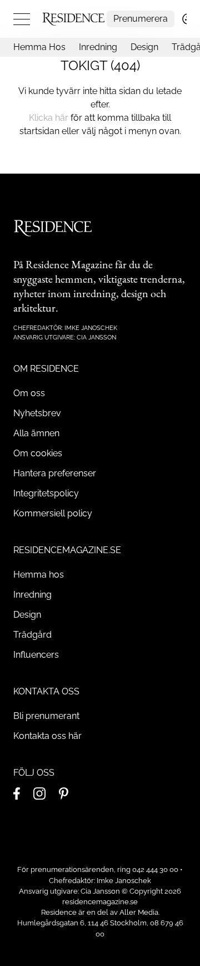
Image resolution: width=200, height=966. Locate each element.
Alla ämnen (36, 433)
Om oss (29, 393)
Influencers (36, 654)
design (134, 293)
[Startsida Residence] (73, 18)
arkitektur (34, 307)
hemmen (74, 279)
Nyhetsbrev (37, 413)
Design (144, 47)
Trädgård (32, 634)
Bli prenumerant (46, 716)
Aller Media (138, 912)
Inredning (98, 47)
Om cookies (37, 453)
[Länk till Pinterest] (63, 793)
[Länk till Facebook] (16, 793)
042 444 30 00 (155, 869)
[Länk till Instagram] (39, 793)
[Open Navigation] (21, 19)
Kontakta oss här (47, 736)
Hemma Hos (39, 47)
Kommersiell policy (52, 513)
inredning (94, 293)
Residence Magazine (69, 264)
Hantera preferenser (54, 473)
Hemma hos (38, 574)
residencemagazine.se (100, 902)
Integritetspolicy (46, 493)
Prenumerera (140, 18)
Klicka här (48, 117)
